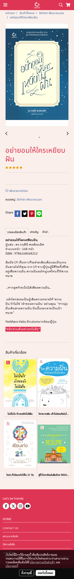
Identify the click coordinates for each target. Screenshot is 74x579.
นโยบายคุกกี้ (12, 566)
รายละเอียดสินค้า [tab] (16, 232)
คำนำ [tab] (45, 232)
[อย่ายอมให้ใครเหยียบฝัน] (37, 75)
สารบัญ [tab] (34, 232)
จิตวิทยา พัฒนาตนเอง (29, 199)
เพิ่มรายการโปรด (18, 191)
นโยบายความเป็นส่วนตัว (42, 562)
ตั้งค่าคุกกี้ (26, 572)
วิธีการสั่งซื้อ (9, 544)
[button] (59, 5)
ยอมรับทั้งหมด (45, 572)
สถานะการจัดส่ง (10, 536)
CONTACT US (10, 528)
